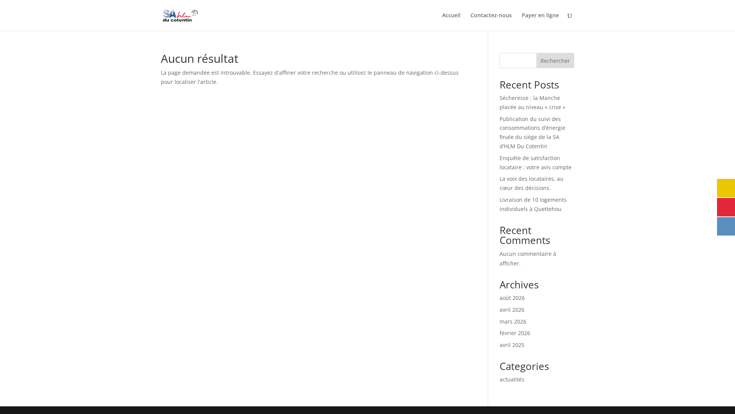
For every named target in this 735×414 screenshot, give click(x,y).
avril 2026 (512, 309)
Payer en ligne (540, 16)
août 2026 (512, 297)
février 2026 (515, 333)
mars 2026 (513, 321)
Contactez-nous (491, 16)
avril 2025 (512, 345)
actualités (512, 379)
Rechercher (555, 60)
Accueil (451, 16)
